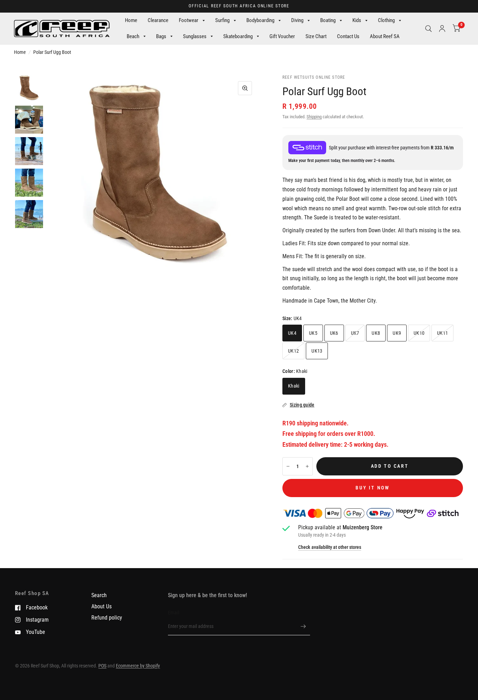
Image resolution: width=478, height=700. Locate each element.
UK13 (316, 351)
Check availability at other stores (329, 547)
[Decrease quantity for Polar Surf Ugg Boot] (288, 466)
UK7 (355, 333)
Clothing (386, 20)
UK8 (376, 333)
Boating (328, 20)
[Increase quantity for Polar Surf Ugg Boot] (307, 466)
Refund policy (106, 617)
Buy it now (372, 487)
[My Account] (442, 28)
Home (131, 20)
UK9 (397, 333)
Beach (133, 36)
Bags (161, 36)
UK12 (293, 351)
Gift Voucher (282, 36)
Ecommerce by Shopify (138, 666)
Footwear (188, 20)
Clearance (158, 20)
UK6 (334, 333)
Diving (297, 20)
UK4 (292, 333)
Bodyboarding (260, 20)
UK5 (313, 333)
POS (102, 666)
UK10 (419, 333)
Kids (356, 20)
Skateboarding (238, 36)
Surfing (222, 20)
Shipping (314, 116)
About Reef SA (385, 36)
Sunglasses (194, 36)
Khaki (293, 386)
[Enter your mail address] (303, 626)
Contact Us (348, 36)
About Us (101, 606)
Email (173, 612)
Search (99, 595)
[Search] (428, 28)
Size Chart (315, 36)
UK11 (442, 333)
